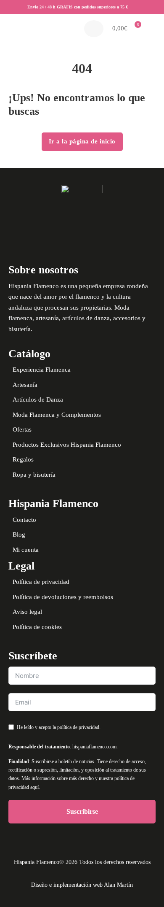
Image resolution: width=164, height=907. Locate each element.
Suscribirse (82, 811)
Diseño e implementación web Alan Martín (82, 885)
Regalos (23, 459)
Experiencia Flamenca (42, 369)
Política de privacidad (41, 581)
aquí (34, 787)
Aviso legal (27, 611)
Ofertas (22, 429)
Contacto (24, 519)
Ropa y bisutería (34, 474)
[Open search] (93, 28)
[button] (125, 29)
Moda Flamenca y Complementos (57, 414)
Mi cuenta (26, 549)
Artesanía (25, 384)
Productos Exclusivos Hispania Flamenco (67, 444)
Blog (19, 534)
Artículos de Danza (38, 399)
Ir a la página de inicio (82, 141)
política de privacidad (78, 727)
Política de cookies (37, 627)
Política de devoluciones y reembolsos (63, 597)
